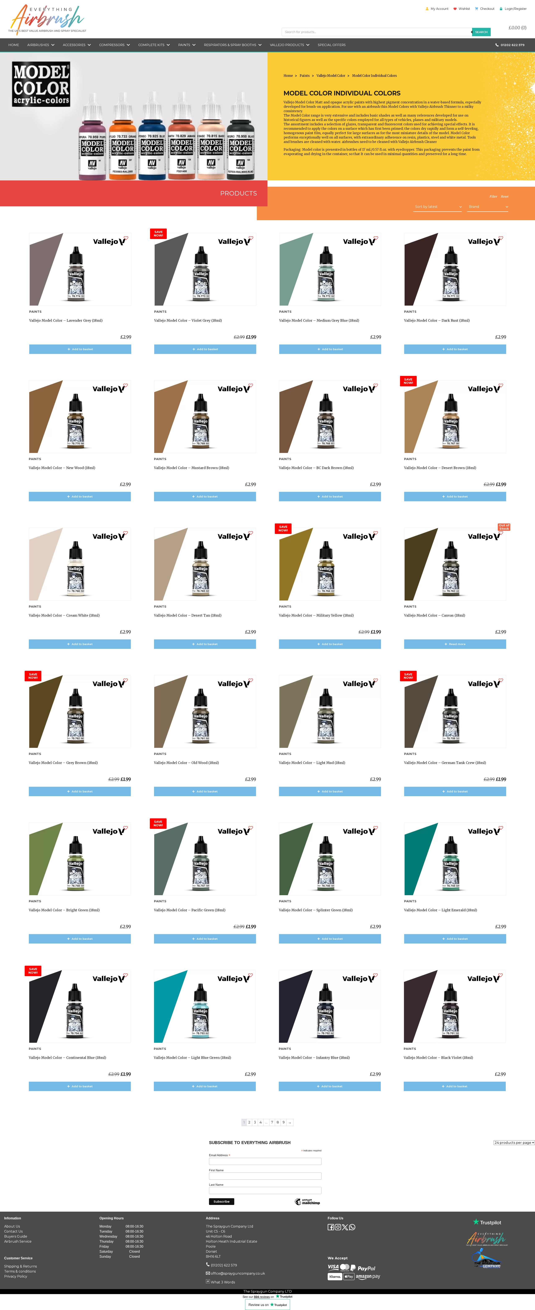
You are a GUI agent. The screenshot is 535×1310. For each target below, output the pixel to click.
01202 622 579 (513, 45)
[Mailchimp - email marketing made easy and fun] (307, 1205)
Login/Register (516, 9)
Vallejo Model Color (331, 76)
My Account (439, 9)
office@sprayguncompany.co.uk (238, 1273)
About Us (12, 1226)
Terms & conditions (20, 1271)
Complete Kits (151, 45)
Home (13, 45)
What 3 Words (222, 1282)
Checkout (487, 9)
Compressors (112, 45)
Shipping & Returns (20, 1266)
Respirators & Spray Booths (230, 45)
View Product (82, 361)
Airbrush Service (18, 1241)
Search (481, 32)
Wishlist (464, 9)
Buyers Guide (15, 1236)
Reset (504, 196)
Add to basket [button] (82, 349)
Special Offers (332, 45)
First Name (216, 1170)
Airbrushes (38, 45)
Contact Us (13, 1231)
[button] (126, 238)
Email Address (219, 1155)
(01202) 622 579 (223, 1265)
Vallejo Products (287, 45)
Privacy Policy (15, 1276)
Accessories (74, 45)
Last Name (216, 1184)
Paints (184, 45)
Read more (457, 644)
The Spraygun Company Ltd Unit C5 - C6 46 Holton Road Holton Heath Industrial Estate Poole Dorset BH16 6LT (231, 1241)
